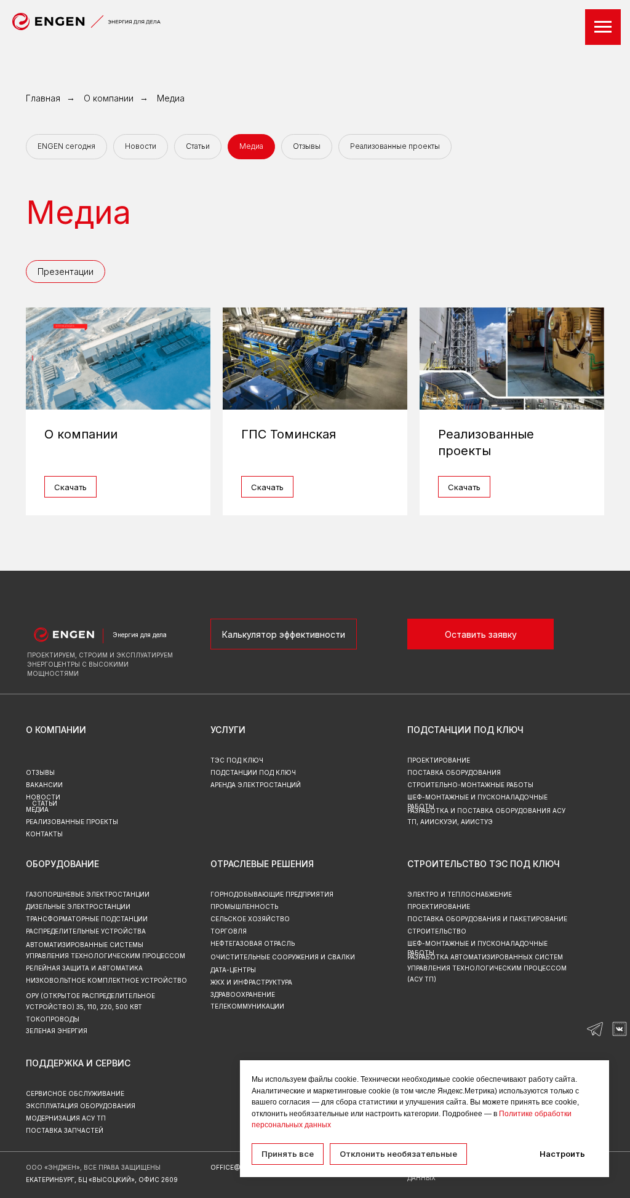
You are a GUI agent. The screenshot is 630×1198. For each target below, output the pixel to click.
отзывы (40, 772)
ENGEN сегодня (66, 146)
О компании (109, 98)
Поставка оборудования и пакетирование (487, 918)
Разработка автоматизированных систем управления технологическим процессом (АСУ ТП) (487, 968)
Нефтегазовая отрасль (252, 943)
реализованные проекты (72, 821)
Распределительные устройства (86, 931)
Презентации (66, 271)
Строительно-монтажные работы (470, 784)
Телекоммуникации (247, 1006)
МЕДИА (37, 809)
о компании (56, 729)
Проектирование (438, 906)
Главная (43, 98)
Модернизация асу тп (66, 1118)
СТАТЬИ (44, 803)
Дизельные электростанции (78, 906)
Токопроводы (52, 1019)
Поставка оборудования (454, 772)
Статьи (198, 146)
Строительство (436, 931)
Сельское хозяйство (250, 918)
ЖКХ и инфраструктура (251, 982)
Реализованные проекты (395, 146)
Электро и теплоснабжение (459, 894)
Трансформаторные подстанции (87, 918)
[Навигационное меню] (603, 27)
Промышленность (244, 906)
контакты (44, 834)
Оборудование (62, 864)
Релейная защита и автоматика (84, 968)
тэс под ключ (236, 760)
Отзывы (307, 146)
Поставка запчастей (64, 1130)
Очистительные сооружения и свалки (282, 957)
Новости (140, 146)
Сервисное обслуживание (75, 1093)
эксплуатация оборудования (80, 1105)
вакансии (44, 784)
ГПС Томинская (288, 434)
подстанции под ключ (253, 772)
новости (43, 797)
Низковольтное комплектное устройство (106, 980)
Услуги (227, 729)
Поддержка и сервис (78, 1063)
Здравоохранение (242, 994)
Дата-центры (233, 970)
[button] (480, 634)
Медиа (171, 98)
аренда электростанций (255, 784)
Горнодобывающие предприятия (271, 894)
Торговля (228, 931)
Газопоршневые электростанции (88, 894)
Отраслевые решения (262, 864)
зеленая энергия (56, 1030)
